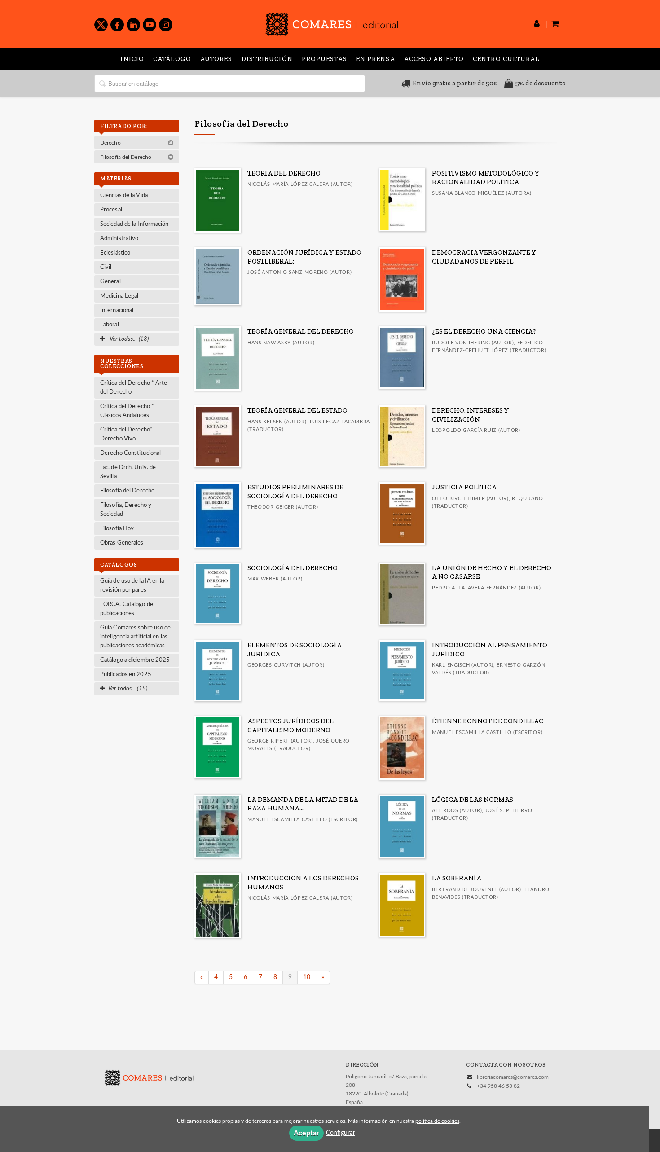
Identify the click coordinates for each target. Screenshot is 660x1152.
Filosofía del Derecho (126, 157)
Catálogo (172, 59)
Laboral (109, 325)
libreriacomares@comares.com (513, 1077)
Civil (106, 267)
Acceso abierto (434, 59)
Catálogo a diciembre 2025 (135, 660)
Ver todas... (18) (128, 339)
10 (306, 977)
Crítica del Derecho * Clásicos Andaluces (127, 411)
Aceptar (306, 1133)
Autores (216, 59)
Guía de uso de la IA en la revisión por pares (132, 585)
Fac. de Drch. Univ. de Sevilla (128, 472)
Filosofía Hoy (117, 529)
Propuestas (324, 59)
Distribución (267, 59)
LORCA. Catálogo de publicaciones (126, 609)
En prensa (375, 59)
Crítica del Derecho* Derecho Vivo (126, 434)
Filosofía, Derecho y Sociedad (125, 509)
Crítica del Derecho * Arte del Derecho (133, 387)
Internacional (116, 310)
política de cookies (437, 1121)
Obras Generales (122, 543)
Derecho (111, 142)
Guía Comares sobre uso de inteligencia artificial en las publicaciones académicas (135, 637)
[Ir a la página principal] (331, 23)
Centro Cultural (506, 59)
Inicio (132, 59)
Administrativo (119, 239)
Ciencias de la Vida (124, 195)
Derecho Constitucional (130, 453)
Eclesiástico (115, 253)
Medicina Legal (119, 296)
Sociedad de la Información (134, 224)
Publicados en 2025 (125, 674)
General (110, 282)
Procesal (111, 210)
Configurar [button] (340, 1133)
